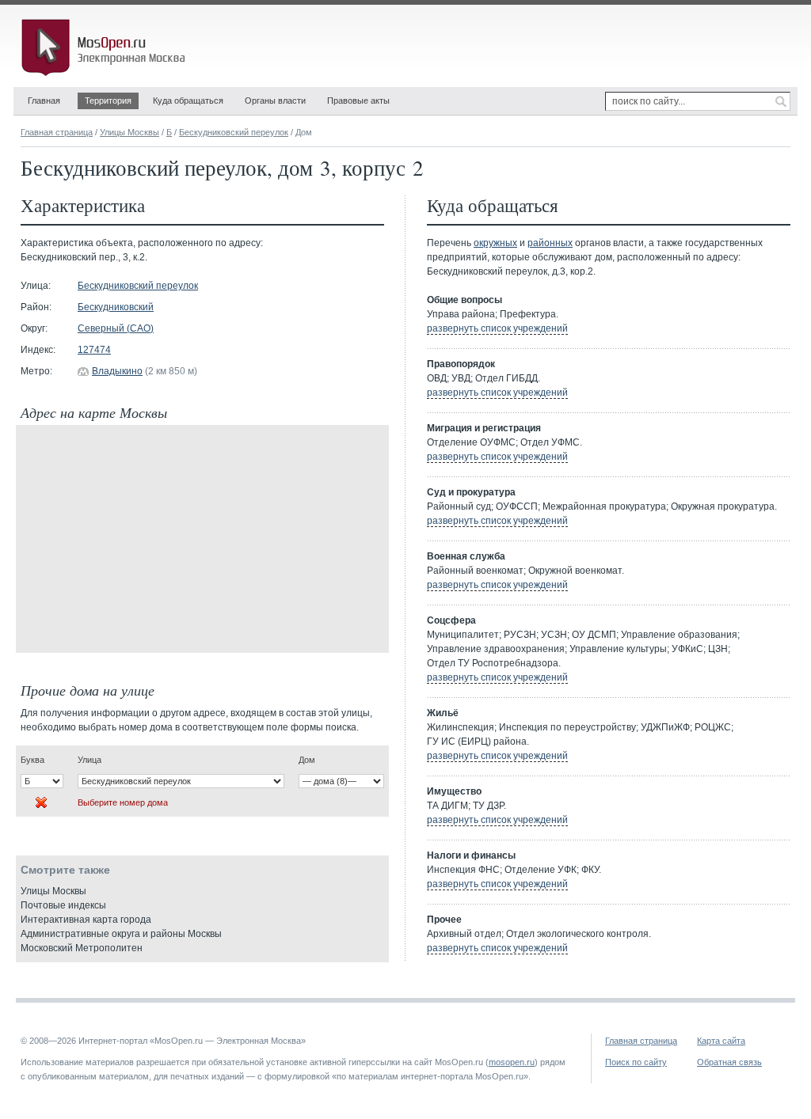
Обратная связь (729, 1062)
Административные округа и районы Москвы (121, 933)
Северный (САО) (116, 328)
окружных (495, 242)
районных (550, 242)
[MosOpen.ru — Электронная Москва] (106, 47)
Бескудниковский (116, 307)
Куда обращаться (188, 100)
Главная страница (57, 132)
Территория (108, 100)
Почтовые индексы (63, 905)
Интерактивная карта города (86, 919)
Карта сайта (721, 1040)
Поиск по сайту (636, 1062)
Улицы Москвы (129, 132)
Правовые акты (358, 100)
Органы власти (275, 100)
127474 (94, 349)
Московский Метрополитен (82, 948)
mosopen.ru (512, 1062)
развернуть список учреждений (497, 328)
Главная (44, 100)
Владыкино (117, 371)
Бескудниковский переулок (233, 132)
